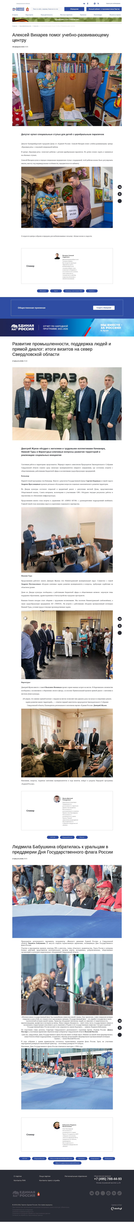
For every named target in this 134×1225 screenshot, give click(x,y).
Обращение (74, 9)
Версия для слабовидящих (113, 3)
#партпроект (95, 1158)
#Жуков (81, 837)
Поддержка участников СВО (67, 19)
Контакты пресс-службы (49, 1180)
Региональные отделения (76, 1176)
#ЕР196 (52, 837)
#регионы (81, 1158)
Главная (14, 26)
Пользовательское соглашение (22, 1210)
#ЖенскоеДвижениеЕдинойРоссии (61, 1158)
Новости (36, 26)
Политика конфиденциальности (22, 1211)
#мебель (92, 291)
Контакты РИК (20, 1180)
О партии (15, 15)
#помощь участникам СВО (74, 291)
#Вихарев (43, 291)
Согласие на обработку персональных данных (27, 1215)
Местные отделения (66, 15)
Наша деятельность (47, 15)
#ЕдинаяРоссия (67, 837)
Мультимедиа (98, 15)
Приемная (83, 15)
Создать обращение (104, 308)
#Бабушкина (109, 1158)
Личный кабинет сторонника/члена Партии (104, 9)
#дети (56, 291)
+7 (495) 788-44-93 (108, 1179)
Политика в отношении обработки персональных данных (31, 1213)
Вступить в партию (115, 15)
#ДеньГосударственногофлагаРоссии (67, 1163)
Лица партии (29, 15)
